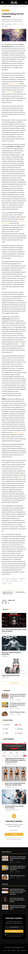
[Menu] (2, 2)
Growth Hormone (14, 580)
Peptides (5, 583)
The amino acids (10, 92)
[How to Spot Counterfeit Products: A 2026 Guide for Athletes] (14, 620)
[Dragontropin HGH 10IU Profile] (14, 666)
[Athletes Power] (14, 2)
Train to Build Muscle (20, 592)
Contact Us (23, 950)
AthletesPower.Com (19, 947)
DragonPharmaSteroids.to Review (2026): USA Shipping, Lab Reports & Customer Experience (15, 760)
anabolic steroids (14, 83)
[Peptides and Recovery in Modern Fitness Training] (14, 797)
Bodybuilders (14, 578)
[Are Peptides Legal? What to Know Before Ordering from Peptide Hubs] (5, 704)
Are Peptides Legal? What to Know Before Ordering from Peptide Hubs (18, 704)
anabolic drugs (6, 578)
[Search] (26, 2)
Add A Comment (14, 683)
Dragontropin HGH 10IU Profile (10, 675)
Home (5, 950)
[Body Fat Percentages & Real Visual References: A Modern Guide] (5, 695)
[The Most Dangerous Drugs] (5, 713)
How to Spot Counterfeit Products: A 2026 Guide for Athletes (17, 899)
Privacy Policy (13, 839)
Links (18, 950)
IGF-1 (19, 344)
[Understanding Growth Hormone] (14, 35)
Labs (9, 950)
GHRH (21, 477)
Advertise (13, 950)
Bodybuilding (5, 10)
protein (10, 583)
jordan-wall (9, 24)
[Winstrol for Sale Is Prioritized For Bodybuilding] (14, 643)
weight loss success (18, 432)
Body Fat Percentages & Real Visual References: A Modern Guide (17, 696)
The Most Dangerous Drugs (17, 712)
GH (3, 580)
